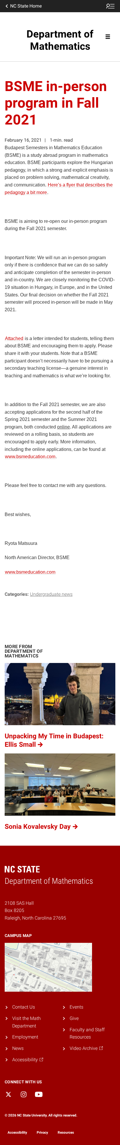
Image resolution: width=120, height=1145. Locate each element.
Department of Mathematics (60, 40)
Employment (25, 1037)
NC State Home (26, 6)
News (18, 1048)
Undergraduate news (51, 594)
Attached (14, 338)
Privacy (42, 1132)
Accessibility (17, 1132)
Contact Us (23, 1007)
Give (74, 1018)
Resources (66, 1132)
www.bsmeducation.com (30, 456)
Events (76, 1007)
